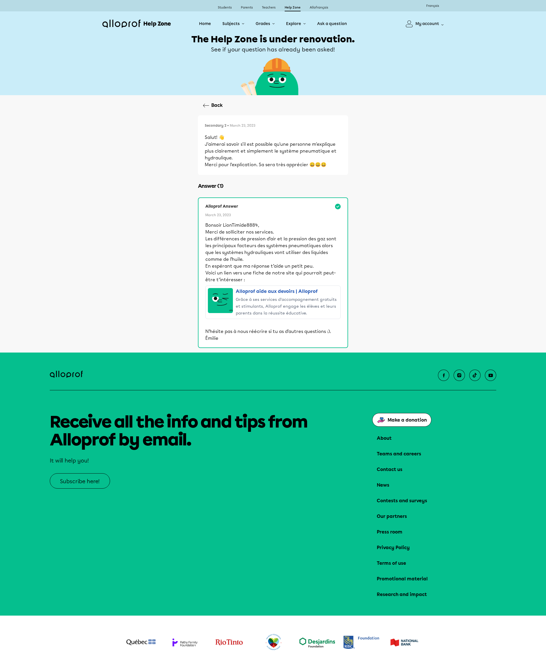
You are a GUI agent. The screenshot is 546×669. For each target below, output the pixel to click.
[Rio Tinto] (229, 642)
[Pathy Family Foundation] (185, 642)
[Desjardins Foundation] (317, 642)
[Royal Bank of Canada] (361, 642)
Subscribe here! (80, 481)
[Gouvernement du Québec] (141, 642)
